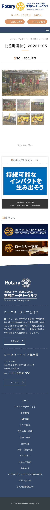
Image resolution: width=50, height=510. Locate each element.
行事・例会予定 (25, 449)
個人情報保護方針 (25, 486)
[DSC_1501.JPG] (23, 104)
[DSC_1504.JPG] (23, 118)
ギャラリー (22, 39)
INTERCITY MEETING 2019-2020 (25, 474)
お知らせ (38, 15)
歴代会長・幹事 (25, 431)
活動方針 (25, 418)
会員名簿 (25, 443)
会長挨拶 (15, 341)
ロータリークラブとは (21, 15)
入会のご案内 (16, 21)
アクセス (15, 382)
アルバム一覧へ (25, 145)
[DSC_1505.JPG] (37, 118)
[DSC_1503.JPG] (9, 118)
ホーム (13, 39)
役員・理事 (25, 437)
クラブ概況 (25, 425)
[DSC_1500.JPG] (9, 104)
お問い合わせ (38, 21)
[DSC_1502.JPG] (37, 104)
